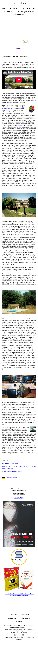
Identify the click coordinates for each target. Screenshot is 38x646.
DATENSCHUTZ (25, 618)
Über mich (19, 48)
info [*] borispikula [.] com (19, 635)
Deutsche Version (12, 478)
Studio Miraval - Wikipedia (10, 463)
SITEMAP (19, 621)
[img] (19, 27)
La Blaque (20, 127)
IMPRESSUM (12, 618)
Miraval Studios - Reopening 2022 (12, 471)
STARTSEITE (13, 614)
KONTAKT (19, 498)
